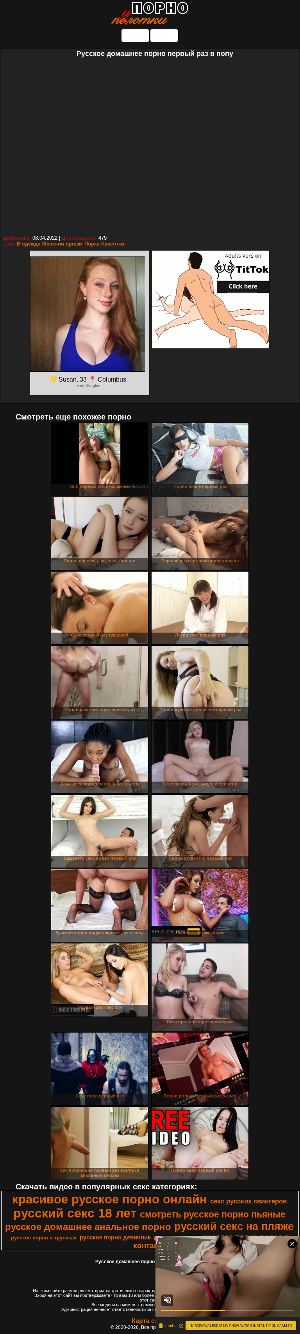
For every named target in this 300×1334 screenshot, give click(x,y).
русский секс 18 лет (75, 1213)
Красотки (112, 244)
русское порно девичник (115, 1237)
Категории (135, 35)
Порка (92, 244)
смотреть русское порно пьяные (213, 1214)
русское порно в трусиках (44, 1238)
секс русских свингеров (248, 1201)
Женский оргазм (62, 244)
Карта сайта (150, 1321)
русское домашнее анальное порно (88, 1226)
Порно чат (164, 35)
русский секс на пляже (234, 1226)
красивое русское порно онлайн (109, 1199)
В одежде (28, 244)
